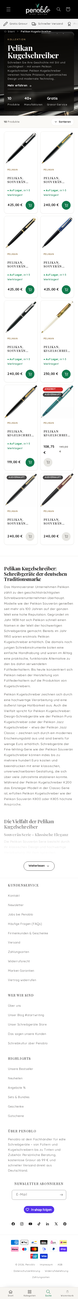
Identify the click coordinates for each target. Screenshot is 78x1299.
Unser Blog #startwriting (26, 1015)
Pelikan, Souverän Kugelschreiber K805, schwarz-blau (57, 264)
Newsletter (16, 905)
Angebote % (16, 1088)
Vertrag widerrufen (22, 980)
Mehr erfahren (17, 85)
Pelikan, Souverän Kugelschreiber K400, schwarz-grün (57, 180)
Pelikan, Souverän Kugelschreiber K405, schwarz (20, 349)
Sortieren (65, 122)
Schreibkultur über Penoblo (28, 1043)
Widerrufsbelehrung (56, 1271)
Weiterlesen (37, 865)
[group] (39, 24)
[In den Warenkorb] (30, 205)
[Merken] (32, 136)
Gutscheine (16, 1116)
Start (11, 31)
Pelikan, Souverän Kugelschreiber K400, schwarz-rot (57, 521)
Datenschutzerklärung (27, 1271)
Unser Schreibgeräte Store (27, 1024)
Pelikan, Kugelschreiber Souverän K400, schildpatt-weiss (57, 349)
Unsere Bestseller (20, 1069)
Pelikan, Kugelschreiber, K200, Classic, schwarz (20, 433)
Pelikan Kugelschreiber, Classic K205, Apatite (57, 433)
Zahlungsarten (18, 952)
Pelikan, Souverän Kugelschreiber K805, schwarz (20, 180)
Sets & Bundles (19, 1097)
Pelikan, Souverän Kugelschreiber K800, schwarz (20, 264)
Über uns (14, 1006)
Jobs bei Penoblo (20, 914)
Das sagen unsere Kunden (27, 1034)
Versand (14, 942)
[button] (8, 9)
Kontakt (14, 895)
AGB (60, 1265)
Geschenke (16, 1106)
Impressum (46, 1265)
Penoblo (30, 1265)
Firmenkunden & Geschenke (28, 933)
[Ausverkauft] (48, 462)
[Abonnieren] (61, 1195)
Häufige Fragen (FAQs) (25, 924)
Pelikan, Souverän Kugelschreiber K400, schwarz (20, 521)
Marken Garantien (21, 970)
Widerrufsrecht (19, 961)
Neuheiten (15, 1078)
